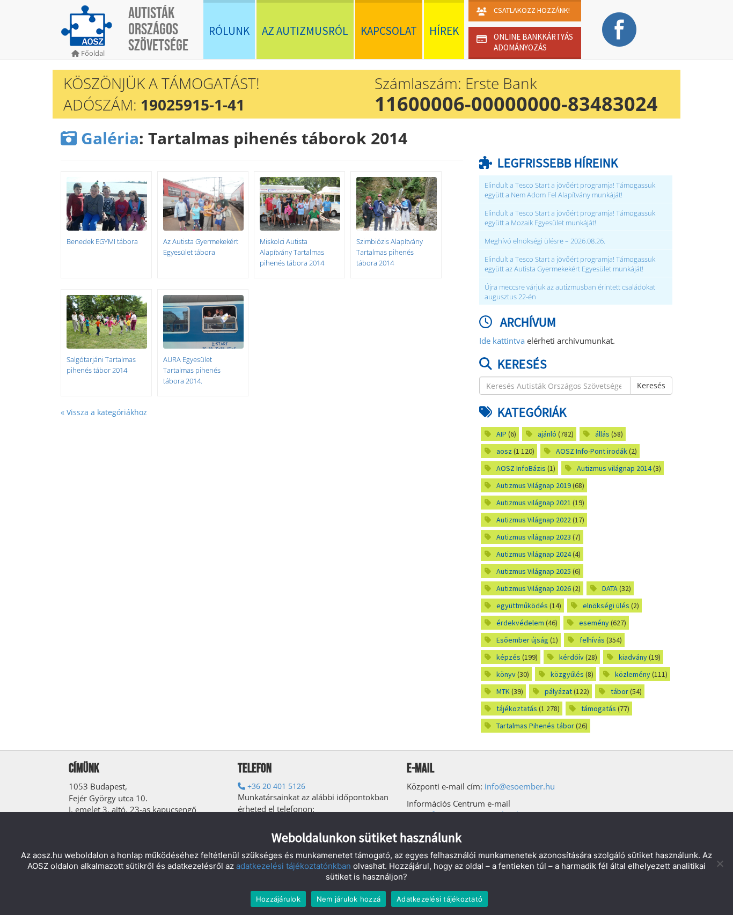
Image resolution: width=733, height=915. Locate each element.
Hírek (444, 31)
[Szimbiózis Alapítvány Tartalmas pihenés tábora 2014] (396, 204)
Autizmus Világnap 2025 (533, 571)
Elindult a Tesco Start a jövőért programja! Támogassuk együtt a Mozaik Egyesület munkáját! (570, 218)
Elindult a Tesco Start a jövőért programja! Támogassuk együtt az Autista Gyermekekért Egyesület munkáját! (570, 264)
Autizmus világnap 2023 (533, 537)
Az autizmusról (305, 31)
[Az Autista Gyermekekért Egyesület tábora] (203, 204)
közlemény (632, 674)
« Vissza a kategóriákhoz (104, 412)
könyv (506, 674)
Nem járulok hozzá (348, 899)
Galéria (108, 138)
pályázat (558, 691)
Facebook (619, 29)
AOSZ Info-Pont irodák (591, 451)
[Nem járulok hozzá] (719, 863)
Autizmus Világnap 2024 (533, 554)
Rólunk (229, 31)
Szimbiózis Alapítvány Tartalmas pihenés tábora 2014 (389, 252)
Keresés (651, 385)
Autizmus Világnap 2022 (533, 520)
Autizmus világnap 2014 (614, 468)
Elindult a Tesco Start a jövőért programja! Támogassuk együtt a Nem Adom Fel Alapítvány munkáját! (570, 190)
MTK (503, 691)
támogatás (598, 708)
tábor (619, 691)
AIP (501, 434)
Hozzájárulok (278, 899)
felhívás (592, 640)
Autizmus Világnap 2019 (533, 485)
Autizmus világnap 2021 (533, 502)
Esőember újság (522, 640)
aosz (504, 451)
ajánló (547, 434)
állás (602, 434)
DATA (610, 588)
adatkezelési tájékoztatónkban (293, 866)
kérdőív (571, 657)
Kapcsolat (389, 31)
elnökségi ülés (606, 605)
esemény (594, 623)
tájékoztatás (516, 708)
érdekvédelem (520, 623)
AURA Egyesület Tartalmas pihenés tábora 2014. (192, 370)
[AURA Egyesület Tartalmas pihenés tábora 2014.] (203, 322)
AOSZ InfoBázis (521, 468)
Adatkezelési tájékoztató (439, 899)
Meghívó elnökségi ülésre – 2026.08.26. (545, 241)
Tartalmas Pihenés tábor (535, 725)
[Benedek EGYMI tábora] (106, 204)
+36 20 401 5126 (275, 786)
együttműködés (522, 605)
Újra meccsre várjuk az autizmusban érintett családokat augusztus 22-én (570, 292)
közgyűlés (567, 674)
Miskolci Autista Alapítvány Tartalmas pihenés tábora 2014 (292, 252)
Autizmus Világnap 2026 (533, 588)
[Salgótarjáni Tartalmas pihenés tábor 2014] (106, 322)
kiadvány (633, 657)
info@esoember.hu (520, 786)
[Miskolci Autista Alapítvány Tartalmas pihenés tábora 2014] (299, 204)
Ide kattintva (502, 340)
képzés (508, 657)
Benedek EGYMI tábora (102, 241)
